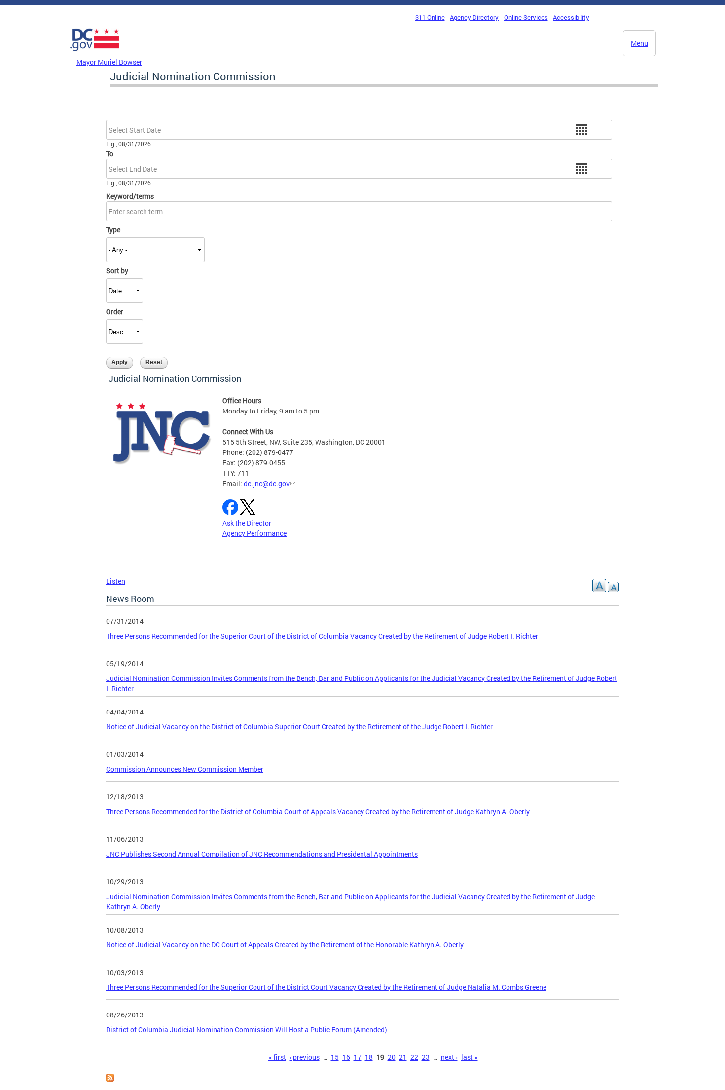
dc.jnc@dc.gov (267, 483)
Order (114, 311)
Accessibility (571, 17)
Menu (639, 43)
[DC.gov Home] (94, 53)
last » (469, 1057)
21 (403, 1057)
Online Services (526, 17)
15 (335, 1057)
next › (449, 1057)
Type (113, 229)
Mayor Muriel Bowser (109, 62)
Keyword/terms (130, 196)
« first (277, 1057)
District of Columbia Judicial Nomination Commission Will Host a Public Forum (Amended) (246, 1029)
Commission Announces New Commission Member (184, 769)
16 (346, 1057)
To (109, 153)
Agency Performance (254, 533)
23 (426, 1057)
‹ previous (305, 1057)
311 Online (430, 17)
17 (358, 1057)
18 (369, 1057)
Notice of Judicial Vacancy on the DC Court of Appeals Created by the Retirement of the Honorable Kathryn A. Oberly (285, 944)
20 (392, 1057)
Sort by (117, 270)
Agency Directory (474, 17)
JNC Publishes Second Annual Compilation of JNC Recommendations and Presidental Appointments (262, 854)
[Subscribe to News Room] (110, 1079)
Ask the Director (246, 522)
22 (414, 1057)
